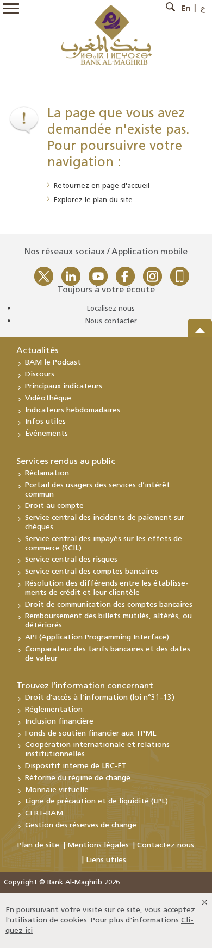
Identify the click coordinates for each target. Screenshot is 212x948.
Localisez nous (111, 308)
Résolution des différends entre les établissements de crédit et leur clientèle (107, 588)
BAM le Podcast (53, 363)
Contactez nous (165, 846)
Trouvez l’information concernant (84, 686)
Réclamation (47, 473)
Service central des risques (71, 560)
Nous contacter (111, 321)
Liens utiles (106, 860)
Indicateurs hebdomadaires (72, 410)
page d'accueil (125, 186)
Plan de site (38, 846)
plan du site (113, 200)
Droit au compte (54, 506)
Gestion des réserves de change (80, 825)
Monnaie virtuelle (57, 790)
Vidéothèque (48, 398)
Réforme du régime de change (77, 778)
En (185, 8)
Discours (39, 375)
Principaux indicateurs (63, 386)
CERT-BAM (44, 813)
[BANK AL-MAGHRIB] (106, 34)
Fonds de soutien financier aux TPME (91, 734)
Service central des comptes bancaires (91, 572)
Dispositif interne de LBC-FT (76, 766)
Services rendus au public (65, 461)
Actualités (37, 351)
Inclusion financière (59, 722)
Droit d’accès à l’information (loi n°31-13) (99, 698)
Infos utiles (45, 422)
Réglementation (54, 710)
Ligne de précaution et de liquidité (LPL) (96, 802)
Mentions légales (98, 846)
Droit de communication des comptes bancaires (108, 605)
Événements (46, 434)
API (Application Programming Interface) (97, 637)
